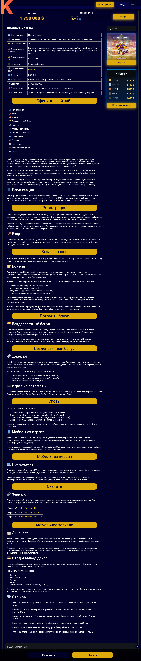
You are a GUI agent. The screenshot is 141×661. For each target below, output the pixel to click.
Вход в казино (54, 251)
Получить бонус (54, 316)
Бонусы (15, 117)
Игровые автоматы (20, 129)
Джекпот (15, 125)
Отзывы (15, 151)
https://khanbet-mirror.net (31, 517)
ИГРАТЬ (31, 70)
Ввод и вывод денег (20, 148)
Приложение (17, 136)
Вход (13, 114)
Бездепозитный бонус (21, 121)
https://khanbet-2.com (29, 512)
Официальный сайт (54, 100)
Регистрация (17, 110)
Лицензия (16, 144)
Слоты (54, 401)
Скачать (54, 486)
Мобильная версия (20, 132)
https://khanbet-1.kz (28, 508)
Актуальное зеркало (54, 525)
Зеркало (15, 140)
